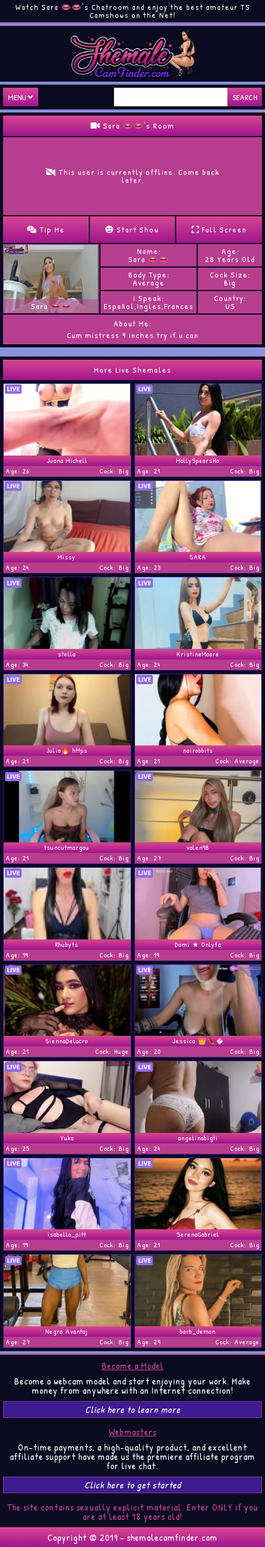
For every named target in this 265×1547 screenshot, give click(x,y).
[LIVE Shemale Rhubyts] (67, 936)
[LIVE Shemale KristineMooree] (198, 645)
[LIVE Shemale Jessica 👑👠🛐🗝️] (198, 1032)
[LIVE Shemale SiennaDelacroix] (67, 1032)
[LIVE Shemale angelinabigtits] (198, 1129)
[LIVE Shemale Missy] (67, 548)
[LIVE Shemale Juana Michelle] (67, 452)
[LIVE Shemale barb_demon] (198, 1322)
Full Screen (223, 229)
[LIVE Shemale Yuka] (67, 1129)
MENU (18, 97)
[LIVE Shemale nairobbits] (198, 741)
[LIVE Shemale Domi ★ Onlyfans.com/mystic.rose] (198, 936)
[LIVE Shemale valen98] (198, 839)
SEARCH (244, 97)
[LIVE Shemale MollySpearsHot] (198, 452)
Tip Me (51, 229)
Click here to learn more (133, 1409)
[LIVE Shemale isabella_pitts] (67, 1225)
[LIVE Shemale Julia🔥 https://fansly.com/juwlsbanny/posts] (67, 741)
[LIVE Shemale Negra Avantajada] (67, 1322)
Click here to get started (132, 1484)
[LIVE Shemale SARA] (198, 548)
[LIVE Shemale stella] (67, 645)
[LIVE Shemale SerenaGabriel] (198, 1225)
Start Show (136, 229)
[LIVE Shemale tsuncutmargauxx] (67, 839)
